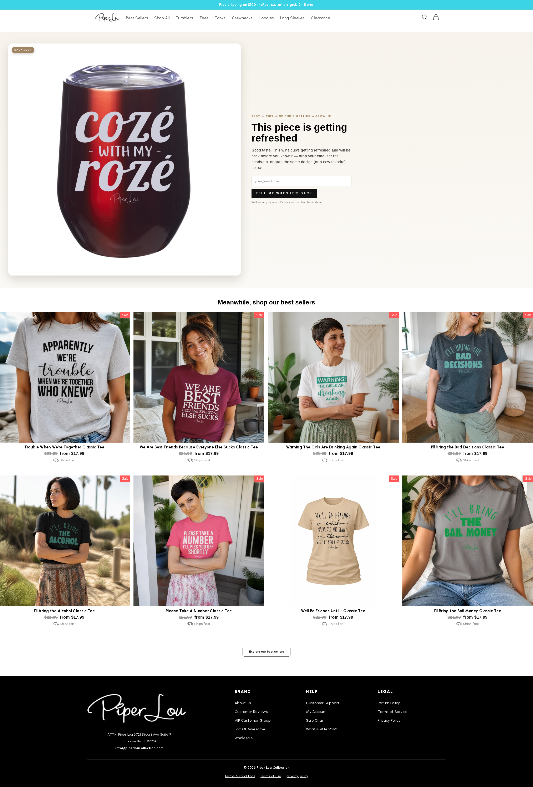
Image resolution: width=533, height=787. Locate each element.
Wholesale (244, 738)
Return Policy (389, 703)
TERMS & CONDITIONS (240, 776)
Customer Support (322, 703)
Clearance (320, 18)
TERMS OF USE (270, 776)
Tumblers (184, 18)
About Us (243, 703)
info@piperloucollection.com (139, 748)
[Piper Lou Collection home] (139, 708)
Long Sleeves (292, 18)
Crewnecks (242, 18)
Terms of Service (393, 711)
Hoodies (266, 18)
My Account (316, 711)
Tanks (220, 18)
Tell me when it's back (284, 193)
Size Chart (315, 720)
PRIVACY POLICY (297, 776)
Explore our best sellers (266, 651)
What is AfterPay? (321, 729)
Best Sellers (137, 18)
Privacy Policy (389, 720)
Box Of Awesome (250, 729)
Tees (204, 18)
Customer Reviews (251, 711)
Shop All (162, 18)
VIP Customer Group (253, 720)
